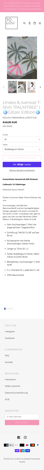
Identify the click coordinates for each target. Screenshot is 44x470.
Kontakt (9, 362)
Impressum (10, 379)
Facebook (10, 338)
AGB (7, 399)
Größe (5, 135)
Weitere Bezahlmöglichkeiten (22, 170)
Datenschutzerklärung (16, 393)
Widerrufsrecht (12, 386)
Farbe (5, 145)
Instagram (10, 331)
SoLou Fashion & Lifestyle (20, 459)
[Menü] (39, 23)
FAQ (7, 355)
